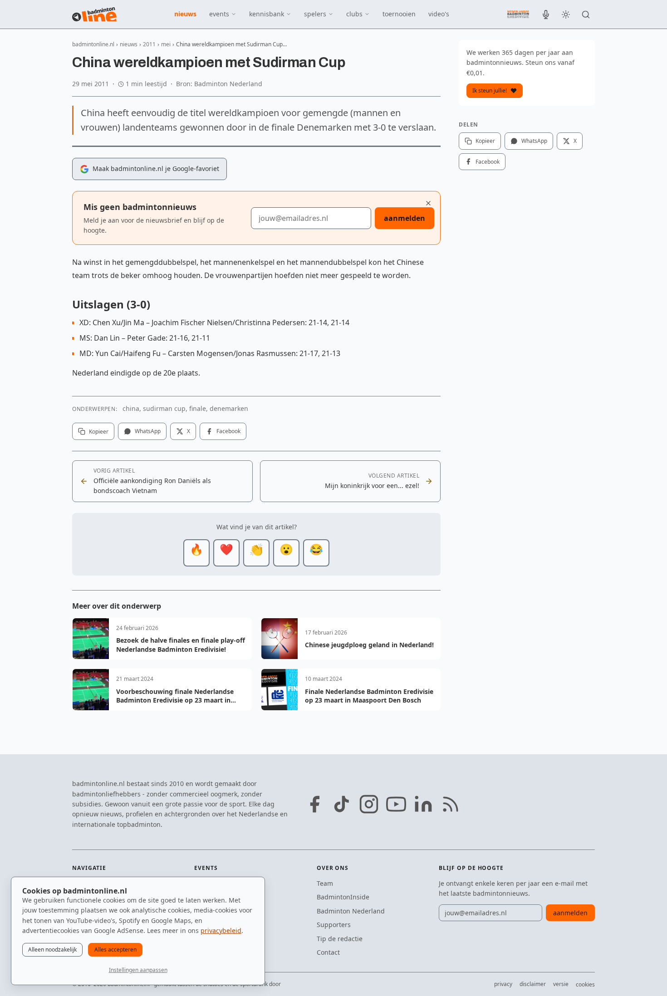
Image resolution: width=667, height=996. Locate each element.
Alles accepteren (115, 949)
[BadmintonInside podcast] (546, 14)
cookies (585, 984)
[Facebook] (314, 804)
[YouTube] (396, 804)
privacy (503, 984)
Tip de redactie (340, 938)
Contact (328, 952)
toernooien (399, 14)
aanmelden (404, 218)
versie (561, 984)
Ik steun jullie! (489, 90)
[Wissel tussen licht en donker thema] (566, 14)
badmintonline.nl (93, 44)
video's (438, 14)
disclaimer (533, 984)
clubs (354, 14)
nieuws (185, 14)
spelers (315, 14)
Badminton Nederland (351, 911)
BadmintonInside (343, 897)
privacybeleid (221, 930)
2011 (149, 44)
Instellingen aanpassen (138, 970)
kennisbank (266, 14)
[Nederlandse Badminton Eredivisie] (518, 14)
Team (325, 883)
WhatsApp (148, 431)
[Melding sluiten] (428, 203)
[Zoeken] (586, 14)
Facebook (228, 431)
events (219, 14)
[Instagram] (369, 804)
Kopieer (98, 431)
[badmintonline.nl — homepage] (94, 14)
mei (166, 44)
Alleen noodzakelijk (52, 949)
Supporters (334, 924)
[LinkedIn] (423, 804)
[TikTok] (342, 804)
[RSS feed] (451, 804)
